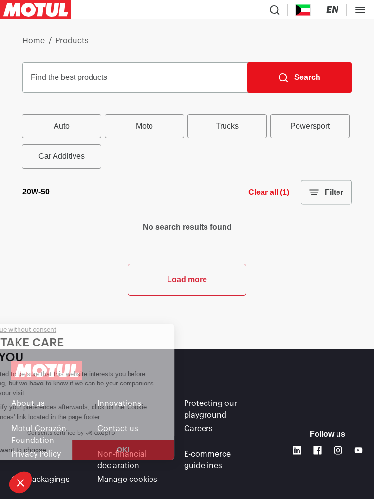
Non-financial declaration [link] (122, 460)
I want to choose (59, 450)
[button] (20, 482)
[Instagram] (338, 450)
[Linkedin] (297, 450)
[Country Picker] (303, 10)
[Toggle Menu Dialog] (360, 10)
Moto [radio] (144, 126)
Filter (334, 192)
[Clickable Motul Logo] (35, 9)
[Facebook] (317, 450)
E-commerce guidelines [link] (207, 460)
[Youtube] (358, 450)
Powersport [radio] (310, 126)
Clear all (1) (268, 192)
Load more (187, 279)
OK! (162, 450)
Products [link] (72, 41)
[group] (187, 141)
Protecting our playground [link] (210, 409)
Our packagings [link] (40, 479)
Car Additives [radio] (61, 156)
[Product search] (274, 10)
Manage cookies (127, 479)
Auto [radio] (62, 126)
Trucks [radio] (227, 126)
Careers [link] (198, 429)
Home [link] (33, 41)
